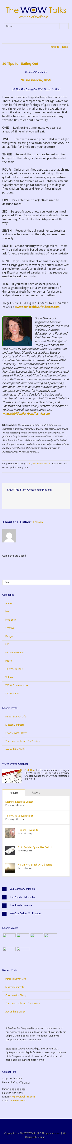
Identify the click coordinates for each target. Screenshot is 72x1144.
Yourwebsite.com (17, 1100)
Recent (36, 792)
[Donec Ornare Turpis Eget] (9, 940)
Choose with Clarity (15, 733)
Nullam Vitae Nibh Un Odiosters (35, 864)
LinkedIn (21, 498)
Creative (9, 628)
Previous (54, 46)
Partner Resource (41, 463)
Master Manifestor (15, 724)
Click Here (29, 770)
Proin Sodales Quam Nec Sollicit (35, 847)
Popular (13, 792)
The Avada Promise (21, 905)
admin (38, 522)
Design (9, 636)
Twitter (14, 498)
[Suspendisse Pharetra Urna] (23, 953)
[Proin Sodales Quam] (37, 940)
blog (7, 611)
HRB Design (39, 1137)
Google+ (50, 1124)
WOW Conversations (16, 685)
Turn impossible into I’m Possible (22, 741)
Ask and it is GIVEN (15, 749)
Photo (8, 660)
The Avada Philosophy (22, 897)
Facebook (8, 498)
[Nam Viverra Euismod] (51, 940)
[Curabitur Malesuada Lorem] (9, 953)
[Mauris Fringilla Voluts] (23, 940)
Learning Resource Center (19, 801)
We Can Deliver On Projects (25, 913)
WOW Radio (12, 693)
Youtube (42, 1124)
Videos (9, 677)
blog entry (10, 619)
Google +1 (29, 498)
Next (65, 46)
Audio (8, 603)
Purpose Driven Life (15, 716)
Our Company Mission (22, 888)
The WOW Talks (14, 668)
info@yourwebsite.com (22, 1096)
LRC (29, 463)
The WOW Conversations (19, 815)
